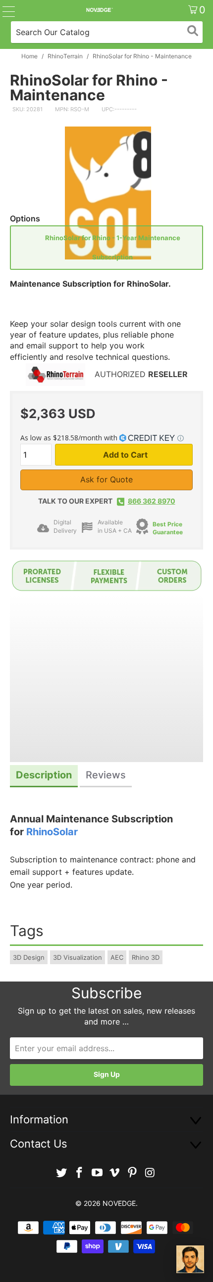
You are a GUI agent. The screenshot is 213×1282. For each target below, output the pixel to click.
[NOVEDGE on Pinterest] (132, 1173)
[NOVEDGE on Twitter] (61, 1173)
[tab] (44, 776)
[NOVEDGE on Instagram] (150, 1173)
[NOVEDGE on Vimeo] (114, 1173)
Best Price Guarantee (168, 528)
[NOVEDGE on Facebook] (79, 1173)
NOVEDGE (119, 1203)
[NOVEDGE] (99, 10)
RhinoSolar (52, 832)
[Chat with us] (190, 1259)
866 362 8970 (151, 501)
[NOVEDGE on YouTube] (97, 1173)
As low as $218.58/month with (69, 437)
